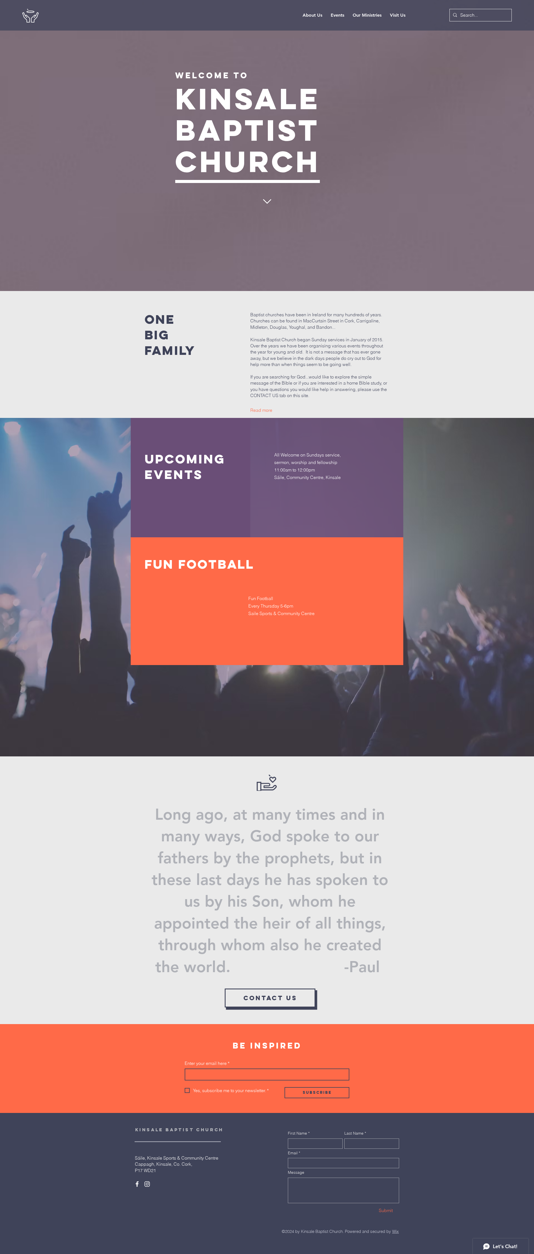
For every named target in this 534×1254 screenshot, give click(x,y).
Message (296, 1172)
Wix (395, 1231)
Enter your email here (207, 1063)
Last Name (355, 1133)
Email (294, 1152)
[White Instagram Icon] (147, 1184)
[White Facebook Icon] (137, 1184)
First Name (299, 1133)
